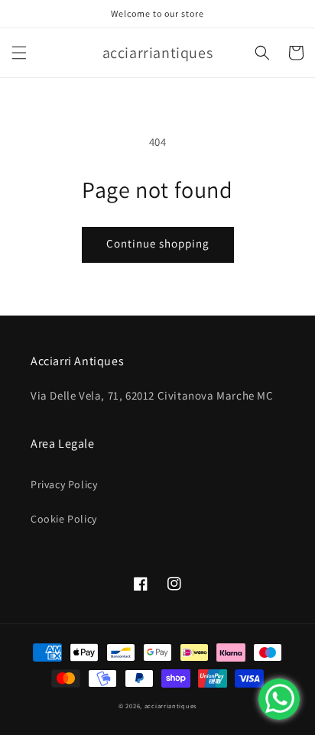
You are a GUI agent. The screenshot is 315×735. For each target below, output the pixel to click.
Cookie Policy (64, 519)
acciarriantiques (170, 705)
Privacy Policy (64, 484)
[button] (19, 53)
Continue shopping (157, 243)
